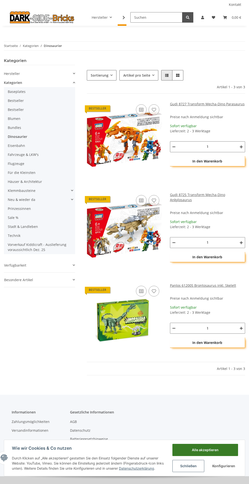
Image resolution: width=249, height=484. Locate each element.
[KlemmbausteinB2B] (42, 17)
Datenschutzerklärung (136, 468)
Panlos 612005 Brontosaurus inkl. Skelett (203, 285)
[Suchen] (187, 17)
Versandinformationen (30, 430)
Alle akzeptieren (205, 450)
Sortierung (99, 75)
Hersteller (12, 73)
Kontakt (235, 4)
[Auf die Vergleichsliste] (141, 109)
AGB (73, 421)
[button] (202, 17)
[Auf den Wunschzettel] (154, 109)
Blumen (14, 118)
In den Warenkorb (207, 161)
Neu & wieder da (21, 199)
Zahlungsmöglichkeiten (31, 421)
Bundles (14, 127)
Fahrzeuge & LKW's (23, 154)
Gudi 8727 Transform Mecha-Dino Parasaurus (207, 104)
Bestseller (16, 100)
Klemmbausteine (22, 190)
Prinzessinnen (19, 208)
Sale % (13, 217)
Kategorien (13, 82)
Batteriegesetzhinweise (89, 439)
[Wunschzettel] (213, 17)
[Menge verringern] (174, 147)
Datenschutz (80, 430)
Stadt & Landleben (23, 226)
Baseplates (17, 91)
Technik (14, 235)
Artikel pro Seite (136, 75)
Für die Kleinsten (22, 172)
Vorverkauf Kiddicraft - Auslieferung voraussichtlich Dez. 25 (37, 247)
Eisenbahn (16, 145)
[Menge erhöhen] (241, 147)
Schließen (188, 466)
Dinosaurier (17, 136)
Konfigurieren (223, 466)
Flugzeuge (16, 163)
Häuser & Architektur (25, 181)
